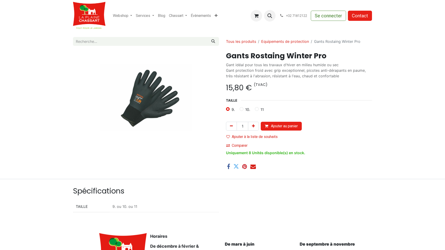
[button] (270, 16)
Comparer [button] (240, 145)
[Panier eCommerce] (256, 16)
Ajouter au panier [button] (284, 126)
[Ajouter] (253, 126)
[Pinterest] (244, 166)
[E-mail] (253, 166)
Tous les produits (241, 41)
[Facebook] (228, 166)
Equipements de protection (285, 41)
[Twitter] (236, 166)
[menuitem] (122, 16)
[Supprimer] (231, 126)
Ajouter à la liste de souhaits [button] (255, 136)
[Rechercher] (213, 41)
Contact (360, 16)
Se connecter (328, 16)
